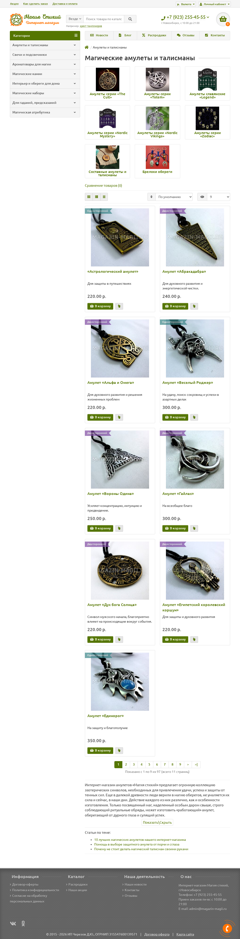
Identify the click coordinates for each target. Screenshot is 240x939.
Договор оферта (156, 934)
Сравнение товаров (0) (103, 185)
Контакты (217, 35)
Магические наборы (28, 93)
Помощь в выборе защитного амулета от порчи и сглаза (136, 844)
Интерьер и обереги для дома (36, 83)
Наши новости (135, 884)
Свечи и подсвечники (29, 54)
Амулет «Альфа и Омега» (110, 382)
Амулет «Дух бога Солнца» (112, 604)
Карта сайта (185, 934)
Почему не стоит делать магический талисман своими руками (141, 849)
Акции (14, 3)
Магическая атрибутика (31, 112)
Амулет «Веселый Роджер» (187, 382)
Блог (127, 35)
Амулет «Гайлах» (178, 493)
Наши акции (77, 890)
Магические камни (27, 74)
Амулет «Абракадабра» (184, 271)
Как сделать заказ (35, 3)
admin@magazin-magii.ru (208, 909)
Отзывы (188, 35)
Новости (101, 35)
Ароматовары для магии (31, 64)
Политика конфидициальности (35, 890)
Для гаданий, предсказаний (34, 103)
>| (196, 764)
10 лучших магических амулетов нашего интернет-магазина (140, 840)
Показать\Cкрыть (157, 822)
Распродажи (156, 35)
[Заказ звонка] (227, 928)
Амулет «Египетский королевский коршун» (193, 607)
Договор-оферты (25, 884)
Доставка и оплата (64, 3)
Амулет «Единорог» (105, 716)
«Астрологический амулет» (112, 271)
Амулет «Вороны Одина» (110, 493)
